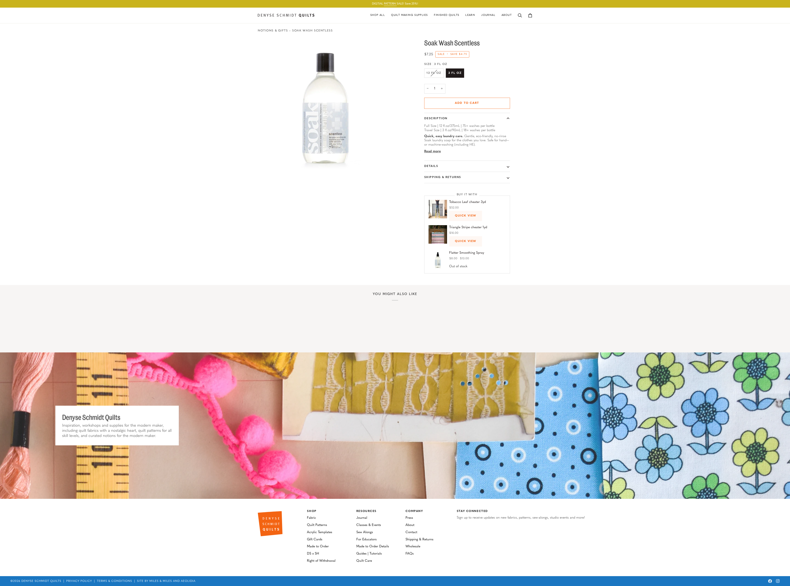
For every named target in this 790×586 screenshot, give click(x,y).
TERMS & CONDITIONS (114, 581)
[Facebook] (770, 581)
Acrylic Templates (319, 532)
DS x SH (313, 553)
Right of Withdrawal (321, 561)
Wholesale (412, 546)
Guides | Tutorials (369, 553)
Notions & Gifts (273, 30)
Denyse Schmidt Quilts (41, 581)
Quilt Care (364, 561)
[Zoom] (326, 106)
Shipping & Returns (442, 177)
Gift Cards (314, 539)
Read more (432, 151)
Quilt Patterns (317, 525)
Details (431, 166)
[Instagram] (778, 581)
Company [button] (414, 511)
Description (435, 118)
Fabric (311, 518)
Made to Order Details (372, 546)
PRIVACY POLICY (79, 581)
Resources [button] (366, 511)
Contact (411, 532)
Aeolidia (188, 581)
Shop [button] (311, 511)
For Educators (366, 539)
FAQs (409, 553)
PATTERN (390, 3)
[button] (409, 15)
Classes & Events (368, 525)
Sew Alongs (364, 532)
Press (409, 518)
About (409, 525)
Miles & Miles (160, 581)
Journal (361, 518)
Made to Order (318, 546)
